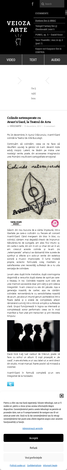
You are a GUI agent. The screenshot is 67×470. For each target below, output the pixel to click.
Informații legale (50, 465)
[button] (61, 396)
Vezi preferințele (33, 457)
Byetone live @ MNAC (45, 20)
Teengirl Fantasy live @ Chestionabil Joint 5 (46, 27)
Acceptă (33, 438)
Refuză (33, 448)
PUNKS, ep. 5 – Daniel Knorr (49, 34)
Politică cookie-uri (17, 465)
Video (11, 59)
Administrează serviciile (33, 428)
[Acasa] (17, 32)
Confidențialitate (34, 465)
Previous (19, 80)
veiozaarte (15, 126)
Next (47, 80)
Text (33, 59)
